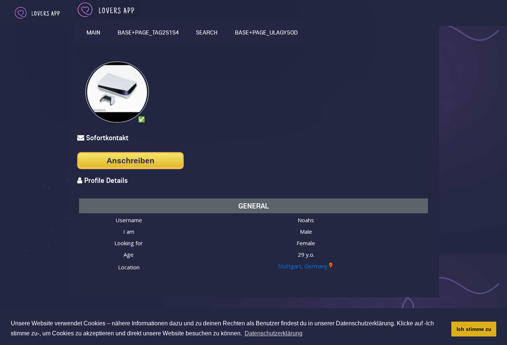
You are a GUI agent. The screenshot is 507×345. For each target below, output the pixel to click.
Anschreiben (130, 160)
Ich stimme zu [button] (474, 329)
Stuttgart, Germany (303, 266)
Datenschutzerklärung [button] (273, 333)
